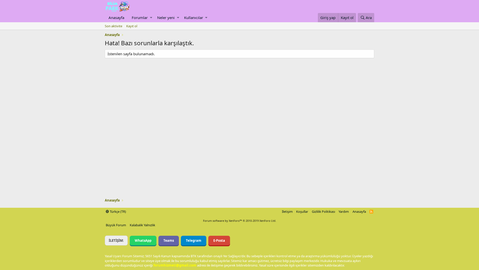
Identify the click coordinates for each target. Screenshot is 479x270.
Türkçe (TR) (117, 211)
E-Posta (219, 240)
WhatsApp (143, 240)
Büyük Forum (116, 225)
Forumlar (140, 17)
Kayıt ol (131, 26)
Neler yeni (166, 17)
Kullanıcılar (193, 17)
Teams (168, 240)
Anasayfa (116, 17)
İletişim (287, 211)
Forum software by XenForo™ (239, 220)
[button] (151, 17)
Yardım (344, 211)
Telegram (193, 240)
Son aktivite (113, 26)
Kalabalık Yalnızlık (142, 225)
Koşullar (302, 211)
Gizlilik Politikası (323, 211)
